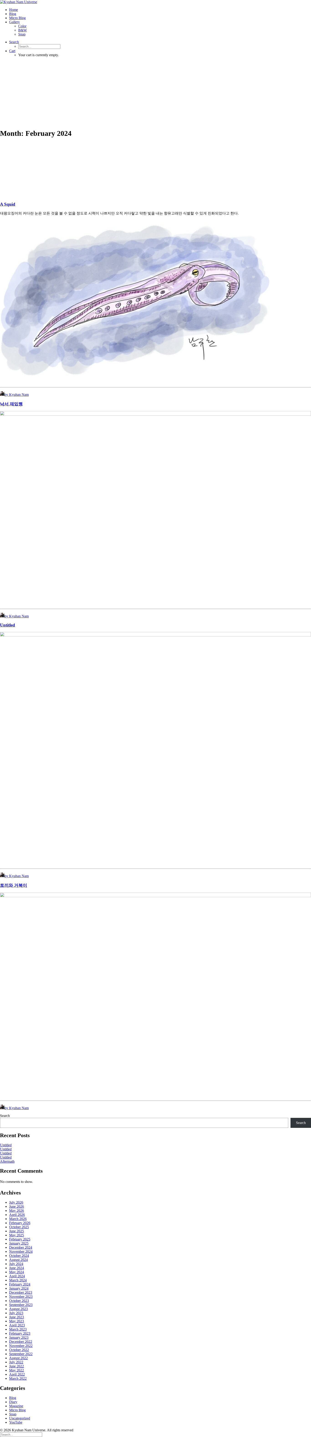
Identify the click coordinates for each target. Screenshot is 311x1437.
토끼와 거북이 (13, 885)
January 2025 (18, 1243)
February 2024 (19, 1284)
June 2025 (16, 1231)
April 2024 (17, 1276)
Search (5, 1116)
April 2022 (17, 1374)
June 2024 (16, 1268)
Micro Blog (17, 18)
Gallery (14, 22)
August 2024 (18, 1260)
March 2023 (18, 1329)
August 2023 (18, 1309)
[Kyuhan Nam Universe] (155, 2)
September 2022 (21, 1354)
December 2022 (20, 1342)
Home (13, 10)
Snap (21, 34)
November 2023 (21, 1296)
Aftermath (7, 1161)
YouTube (15, 1422)
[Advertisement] (155, 92)
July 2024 (16, 1264)
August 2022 (18, 1358)
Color (22, 26)
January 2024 (18, 1288)
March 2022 (18, 1378)
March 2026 (18, 1219)
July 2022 (16, 1362)
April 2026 (17, 1215)
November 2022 (21, 1346)
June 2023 (16, 1317)
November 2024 (21, 1251)
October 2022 (19, 1350)
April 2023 (17, 1325)
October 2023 (19, 1301)
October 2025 (19, 1227)
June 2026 (16, 1206)
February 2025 (19, 1239)
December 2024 (20, 1247)
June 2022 (16, 1366)
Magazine (16, 1406)
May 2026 (16, 1210)
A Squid (7, 204)
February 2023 (19, 1333)
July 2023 (16, 1313)
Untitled (7, 625)
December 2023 (20, 1292)
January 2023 (18, 1337)
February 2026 (19, 1223)
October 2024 (19, 1256)
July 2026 (16, 1202)
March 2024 (18, 1280)
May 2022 (16, 1370)
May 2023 (16, 1321)
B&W (22, 30)
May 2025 (16, 1235)
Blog (12, 14)
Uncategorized (19, 1418)
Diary (13, 1402)
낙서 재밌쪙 (11, 404)
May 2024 (16, 1272)
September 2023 (21, 1305)
